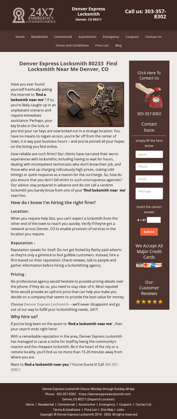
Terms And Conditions (72, 45)
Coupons (132, 37)
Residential (39, 37)
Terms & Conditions (66, 409)
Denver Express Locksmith (46, 304)
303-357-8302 (155, 14)
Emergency (111, 37)
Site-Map (107, 409)
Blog (118, 45)
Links (120, 409)
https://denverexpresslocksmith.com (105, 394)
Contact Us (153, 37)
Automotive (87, 37)
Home (20, 37)
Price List (102, 45)
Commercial (63, 37)
